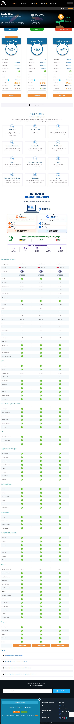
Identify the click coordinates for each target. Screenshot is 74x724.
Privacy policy (45, 708)
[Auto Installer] (17, 88)
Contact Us (53, 3)
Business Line (37, 29)
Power (37, 41)
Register (70, 8)
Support (42, 3)
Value (11, 41)
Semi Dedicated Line (64, 29)
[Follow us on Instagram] (64, 718)
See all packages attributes (38, 105)
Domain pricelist (46, 715)
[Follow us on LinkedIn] (66, 718)
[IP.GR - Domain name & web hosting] (3, 3)
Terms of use (45, 705)
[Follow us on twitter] (62, 718)
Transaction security (46, 712)
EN (71, 3)
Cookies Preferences (46, 710)
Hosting (14, 3)
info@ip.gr (64, 705)
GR (68, 3)
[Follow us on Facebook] (60, 718)
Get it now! (11, 95)
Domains (23, 3)
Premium (63, 41)
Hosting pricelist (45, 717)
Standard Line (11, 29)
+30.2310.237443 (65, 711)
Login (64, 8)
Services (32, 3)
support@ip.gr (64, 708)
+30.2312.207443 (65, 714)
